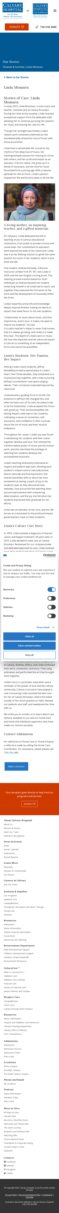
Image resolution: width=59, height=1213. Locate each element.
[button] (55, 10)
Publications (9, 853)
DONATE (28, 803)
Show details (43, 627)
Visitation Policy (11, 1097)
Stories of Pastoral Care (15, 987)
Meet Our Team (11, 832)
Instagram (11, 1169)
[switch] (52, 598)
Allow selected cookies (29, 645)
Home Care (9, 1005)
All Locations (10, 1083)
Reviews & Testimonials (15, 871)
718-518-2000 (48, 27)
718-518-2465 (11, 752)
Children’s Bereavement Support (19, 953)
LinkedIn (10, 1165)
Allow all (29, 636)
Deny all (29, 655)
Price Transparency (13, 1034)
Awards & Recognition (14, 835)
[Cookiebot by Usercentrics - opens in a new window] (43, 556)
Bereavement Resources (15, 961)
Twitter (9, 1173)
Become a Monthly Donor (16, 1120)
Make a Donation (16, 766)
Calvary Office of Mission (15, 1030)
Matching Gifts (10, 1135)
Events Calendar (11, 849)
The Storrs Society (12, 1127)
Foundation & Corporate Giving (18, 1143)
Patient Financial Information (17, 932)
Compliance (47, 1195)
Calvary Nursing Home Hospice (18, 1009)
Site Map (29, 1197)
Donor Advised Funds (14, 1139)
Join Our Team (10, 884)
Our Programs (10, 895)
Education (8, 867)
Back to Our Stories (17, 77)
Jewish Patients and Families (17, 991)
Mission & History (12, 828)
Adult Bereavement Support (17, 949)
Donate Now (10, 1116)
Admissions (9, 924)
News (6, 845)
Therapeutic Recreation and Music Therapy (24, 907)
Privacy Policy (11, 1195)
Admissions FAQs (12, 1052)
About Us (8, 824)
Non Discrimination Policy (30, 1195)
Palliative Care (10, 976)
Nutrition (8, 914)
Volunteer (8, 1150)
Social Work (9, 936)
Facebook (11, 1161)
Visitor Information (12, 928)
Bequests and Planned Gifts (17, 1131)
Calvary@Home (11, 903)
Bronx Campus (11, 1066)
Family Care (9, 911)
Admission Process (12, 1048)
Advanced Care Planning (15, 939)
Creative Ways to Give (14, 1146)
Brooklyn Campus (12, 1070)
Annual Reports (11, 857)
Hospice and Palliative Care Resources (21, 1022)
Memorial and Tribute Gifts (16, 1124)
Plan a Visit (9, 1056)
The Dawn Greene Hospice (16, 1074)
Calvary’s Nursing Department (18, 1026)
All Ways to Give (11, 1112)
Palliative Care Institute (14, 979)
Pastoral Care (10, 983)
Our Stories (9, 874)
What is (14, 972)
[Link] (13, 11)
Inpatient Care (10, 899)
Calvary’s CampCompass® (16, 957)
